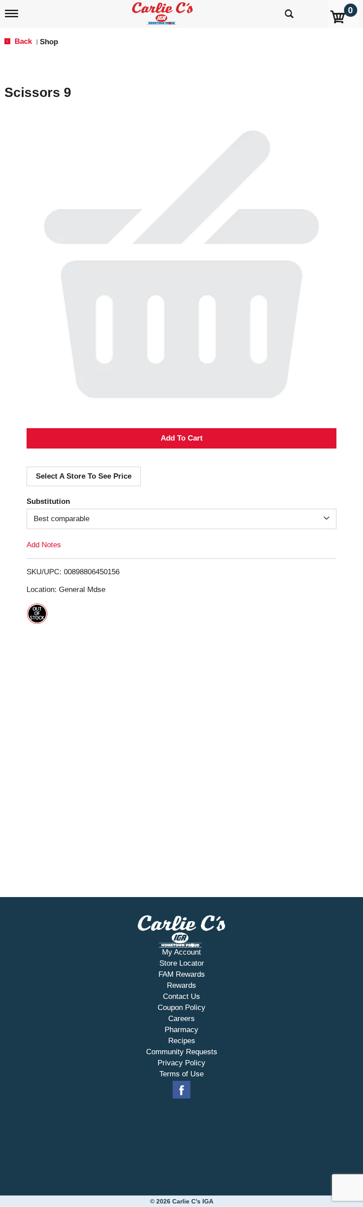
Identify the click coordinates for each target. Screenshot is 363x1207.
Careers (181, 1018)
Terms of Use (181, 1074)
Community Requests (181, 1052)
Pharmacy (181, 1029)
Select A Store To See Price (83, 476)
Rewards (181, 985)
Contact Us (181, 996)
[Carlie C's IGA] (163, 12)
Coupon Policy (181, 1007)
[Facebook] (181, 1090)
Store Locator (181, 963)
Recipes (181, 1041)
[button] (181, 438)
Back (22, 41)
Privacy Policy (181, 1063)
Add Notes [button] (44, 545)
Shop (49, 42)
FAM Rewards (181, 974)
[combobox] (181, 519)
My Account (181, 952)
